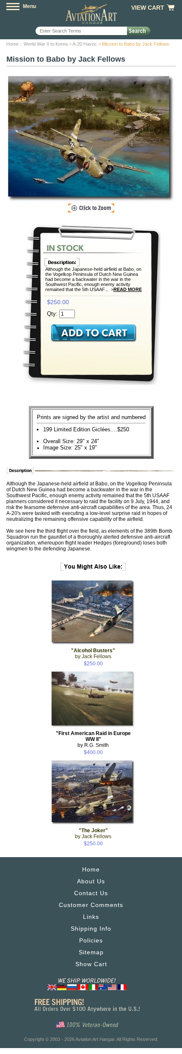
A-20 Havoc (84, 43)
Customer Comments (91, 904)
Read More (127, 289)
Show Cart (91, 964)
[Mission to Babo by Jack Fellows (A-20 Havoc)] (91, 138)
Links (91, 916)
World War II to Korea (46, 43)
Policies (91, 940)
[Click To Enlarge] (91, 208)
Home (12, 43)
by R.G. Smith (93, 739)
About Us (91, 881)
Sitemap (91, 952)
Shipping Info (91, 928)
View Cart (147, 7)
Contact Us (91, 893)
